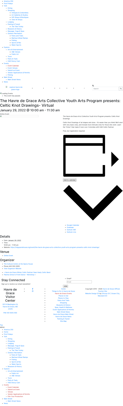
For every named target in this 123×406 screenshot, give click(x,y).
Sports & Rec (16, 43)
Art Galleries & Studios (20, 15)
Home (63, 289)
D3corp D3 (106, 293)
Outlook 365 (71, 230)
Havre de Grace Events (63, 293)
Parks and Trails (17, 36)
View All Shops (17, 20)
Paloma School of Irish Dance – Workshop (20, 275)
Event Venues (12, 68)
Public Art (15, 54)
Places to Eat (63, 296)
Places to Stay (63, 298)
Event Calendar (13, 66)
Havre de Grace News (63, 316)
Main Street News (14, 79)
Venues (10, 392)
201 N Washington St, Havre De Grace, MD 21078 (10, 306)
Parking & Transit (14, 24)
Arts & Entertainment (15, 50)
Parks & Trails (12, 59)
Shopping (11, 10)
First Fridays (8, 3)
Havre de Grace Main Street (63, 314)
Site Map (63, 321)
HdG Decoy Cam (14, 61)
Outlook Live (71, 232)
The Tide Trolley (17, 26)
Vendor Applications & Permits (19, 73)
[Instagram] (32, 291)
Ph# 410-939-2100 (10, 313)
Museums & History (15, 29)
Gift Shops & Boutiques (20, 17)
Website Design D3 (92, 293)
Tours (10, 56)
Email (69, 278)
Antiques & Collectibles (20, 13)
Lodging (11, 22)
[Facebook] (32, 289)
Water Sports (16, 45)
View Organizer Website (12, 268)
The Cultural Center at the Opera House (18, 264)
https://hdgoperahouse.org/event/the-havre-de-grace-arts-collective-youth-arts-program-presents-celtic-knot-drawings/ (54, 247)
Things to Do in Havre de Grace (63, 291)
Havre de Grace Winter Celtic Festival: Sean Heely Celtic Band (27, 272)
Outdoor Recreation (15, 33)
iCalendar (70, 227)
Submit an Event (14, 70)
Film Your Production (15, 396)
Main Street (8, 77)
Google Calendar (73, 225)
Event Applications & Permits (63, 310)
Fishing (14, 40)
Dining (10, 8)
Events (6, 63)
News (6, 82)
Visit (5, 6)
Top (1, 325)
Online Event (8, 255)
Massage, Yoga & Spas (16, 31)
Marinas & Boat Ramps (20, 38)
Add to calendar (69, 180)
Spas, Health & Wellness (63, 307)
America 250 (8, 1)
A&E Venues (16, 52)
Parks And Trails (63, 300)
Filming (10, 75)
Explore (6, 47)
